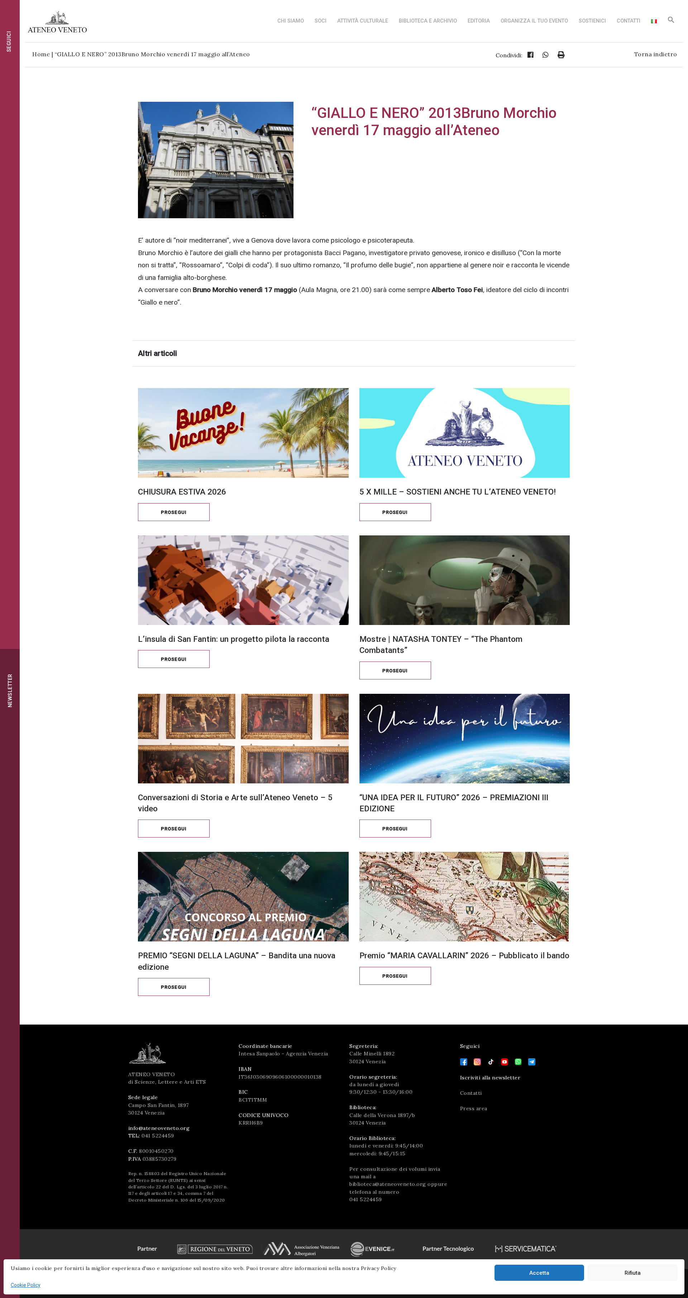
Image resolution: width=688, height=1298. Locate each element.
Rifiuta (633, 1273)
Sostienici (592, 21)
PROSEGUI (174, 512)
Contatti (628, 21)
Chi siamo (290, 21)
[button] (671, 21)
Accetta (539, 1273)
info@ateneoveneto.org (159, 1128)
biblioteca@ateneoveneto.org (387, 1184)
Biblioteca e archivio (428, 21)
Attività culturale (362, 21)
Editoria (479, 21)
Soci (320, 21)
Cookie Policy (25, 1285)
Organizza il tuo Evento (534, 21)
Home (41, 54)
